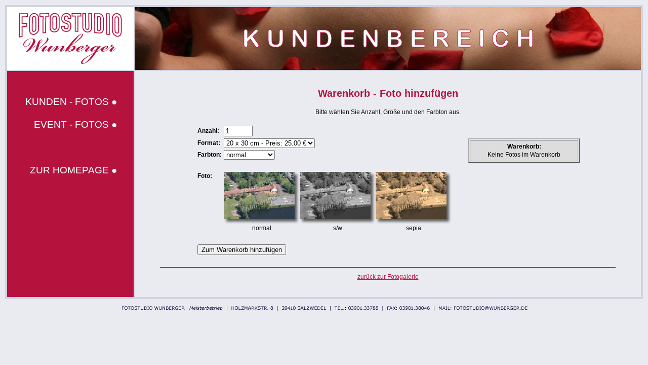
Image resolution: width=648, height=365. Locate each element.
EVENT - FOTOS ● (75, 124)
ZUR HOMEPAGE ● (73, 170)
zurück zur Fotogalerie (388, 276)
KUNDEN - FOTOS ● (71, 101)
